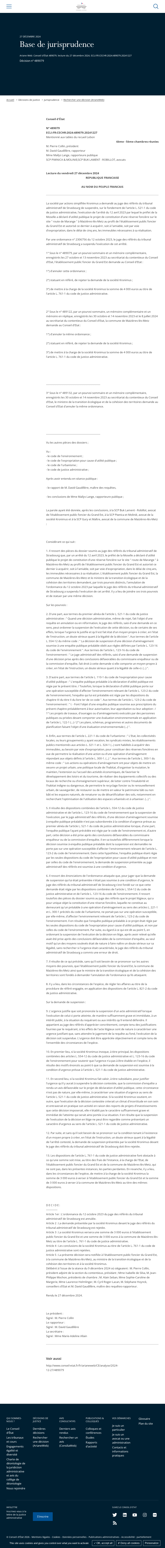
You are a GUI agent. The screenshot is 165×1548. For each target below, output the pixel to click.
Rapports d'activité (91, 1444)
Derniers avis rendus (67, 1431)
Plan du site (146, 1423)
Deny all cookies (130, 1543)
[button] (156, 6)
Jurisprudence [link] (51, 99)
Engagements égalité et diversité (15, 1450)
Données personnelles (74, 1536)
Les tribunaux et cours (15, 1439)
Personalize (152, 1543)
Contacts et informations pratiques (120, 1451)
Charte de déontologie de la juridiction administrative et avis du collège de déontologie (15, 1471)
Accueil (10, 99)
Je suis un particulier (118, 1427)
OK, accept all (104, 1543)
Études (90, 1437)
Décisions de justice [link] (29, 99)
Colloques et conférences (93, 1431)
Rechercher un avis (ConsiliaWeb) (68, 1441)
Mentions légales (41, 1536)
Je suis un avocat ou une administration (121, 1438)
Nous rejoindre (15, 1488)
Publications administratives (104, 1536)
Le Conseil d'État (12, 1431)
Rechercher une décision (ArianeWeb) (83, 99)
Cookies (56, 1536)
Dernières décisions (39, 1431)
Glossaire (144, 1419)
